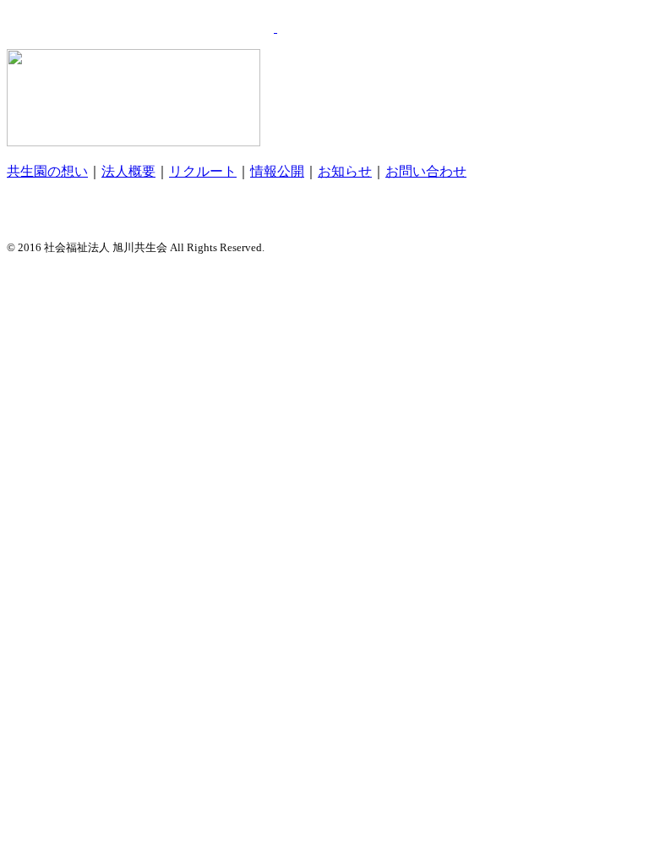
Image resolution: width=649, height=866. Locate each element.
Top (609, 826)
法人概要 (128, 171)
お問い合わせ (425, 171)
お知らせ (345, 171)
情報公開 (277, 171)
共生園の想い (47, 171)
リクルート (203, 171)
